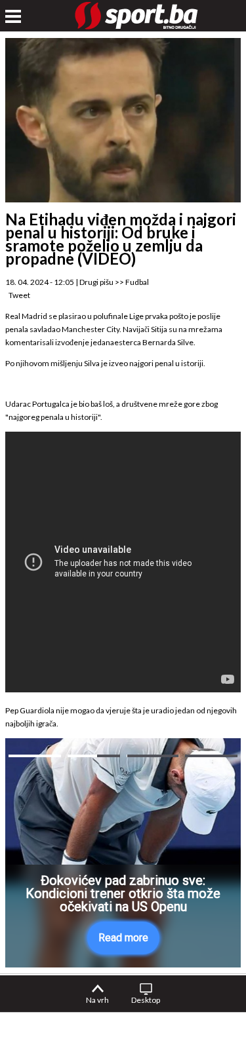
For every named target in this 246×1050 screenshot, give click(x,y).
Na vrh (97, 1000)
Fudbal (137, 282)
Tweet (19, 295)
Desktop (145, 1000)
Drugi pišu (96, 282)
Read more (123, 937)
